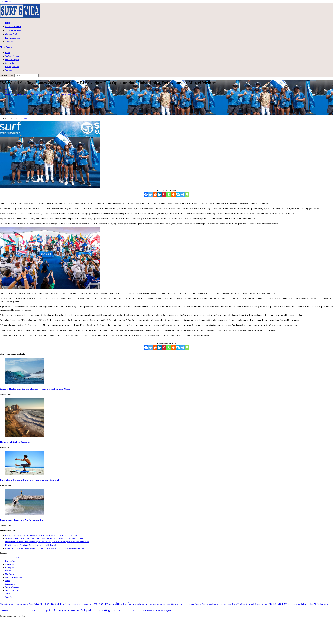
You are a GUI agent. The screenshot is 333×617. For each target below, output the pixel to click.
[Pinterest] (164, 194)
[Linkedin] (159, 194)
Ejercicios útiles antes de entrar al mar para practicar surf (29, 480)
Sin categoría (10, 584)
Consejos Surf (10, 561)
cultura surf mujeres (156, 604)
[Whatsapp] (168, 194)
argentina (67, 604)
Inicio (7, 53)
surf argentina (97, 611)
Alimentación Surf (12, 558)
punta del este (26, 611)
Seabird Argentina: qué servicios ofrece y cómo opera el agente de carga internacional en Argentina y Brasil (44, 538)
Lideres (8, 571)
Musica (7, 581)
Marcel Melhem (277, 603)
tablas (146, 610)
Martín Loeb (302, 604)
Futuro (204, 604)
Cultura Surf (10, 63)
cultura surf (121, 603)
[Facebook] (146, 194)
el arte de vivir (179, 604)
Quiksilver (33, 611)
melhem (310, 604)
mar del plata (292, 604)
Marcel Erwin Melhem (257, 604)
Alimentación (4, 604)
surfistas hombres (124, 611)
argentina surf (77, 604)
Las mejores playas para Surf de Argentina (21, 520)
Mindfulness (9, 574)
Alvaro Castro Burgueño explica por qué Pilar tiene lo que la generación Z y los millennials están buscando (44, 548)
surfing (106, 610)
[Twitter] (150, 194)
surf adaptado (84, 610)
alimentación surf (28, 604)
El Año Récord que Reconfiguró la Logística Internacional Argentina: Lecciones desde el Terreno (41, 535)
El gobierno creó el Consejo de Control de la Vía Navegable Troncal (30, 545)
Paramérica (17, 611)
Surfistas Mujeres (12, 60)
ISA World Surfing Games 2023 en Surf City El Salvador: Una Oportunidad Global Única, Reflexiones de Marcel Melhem (47, 94)
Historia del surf (237, 604)
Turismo (8, 70)
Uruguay (167, 611)
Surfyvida (25, 118)
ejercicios (171, 604)
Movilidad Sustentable (13, 577)
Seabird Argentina (59, 610)
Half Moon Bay (221, 604)
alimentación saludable (15, 604)
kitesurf (244, 604)
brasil (91, 604)
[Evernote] (187, 194)
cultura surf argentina (139, 604)
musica (10, 611)
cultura (110, 604)
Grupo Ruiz (211, 604)
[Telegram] (182, 194)
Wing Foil (9, 597)
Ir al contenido (5, 2)
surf (74, 610)
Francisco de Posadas (192, 604)
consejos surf (101, 603)
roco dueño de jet (42, 611)
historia (229, 604)
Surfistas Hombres (12, 56)
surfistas (113, 611)
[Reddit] (155, 194)
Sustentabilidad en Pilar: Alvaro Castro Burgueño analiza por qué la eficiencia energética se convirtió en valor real (47, 542)
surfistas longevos (136, 611)
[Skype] (178, 194)
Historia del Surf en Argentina (15, 442)
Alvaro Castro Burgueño (48, 603)
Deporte (165, 604)
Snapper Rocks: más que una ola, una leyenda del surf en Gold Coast (35, 388)
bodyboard (86, 604)
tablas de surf (156, 610)
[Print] (173, 194)
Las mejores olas (12, 67)
